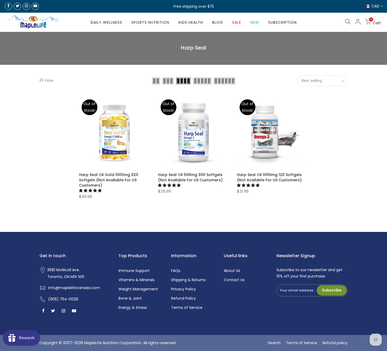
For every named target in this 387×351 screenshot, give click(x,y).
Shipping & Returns (188, 279)
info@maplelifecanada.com (74, 287)
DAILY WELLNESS (106, 22)
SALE (236, 22)
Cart (375, 22)
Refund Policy (183, 298)
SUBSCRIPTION (282, 22)
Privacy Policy (183, 289)
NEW (254, 22)
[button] (91, 190)
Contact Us (234, 279)
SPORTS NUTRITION (150, 22)
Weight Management (138, 289)
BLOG (217, 22)
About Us (232, 270)
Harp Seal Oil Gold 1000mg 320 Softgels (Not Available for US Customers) (108, 180)
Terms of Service (186, 307)
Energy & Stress (132, 307)
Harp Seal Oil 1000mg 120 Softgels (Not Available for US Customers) (269, 177)
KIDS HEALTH (190, 22)
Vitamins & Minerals (136, 279)
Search (274, 342)
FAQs (175, 270)
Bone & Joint (130, 298)
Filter (49, 80)
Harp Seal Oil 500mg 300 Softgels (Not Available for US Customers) (190, 177)
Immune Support (134, 270)
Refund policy (335, 342)
